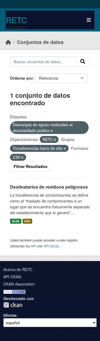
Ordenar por (21, 78)
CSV (27, 221)
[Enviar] (83, 62)
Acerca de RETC (17, 269)
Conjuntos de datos (40, 41)
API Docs (51, 245)
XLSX (15, 221)
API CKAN (12, 276)
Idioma (9, 315)
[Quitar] (52, 130)
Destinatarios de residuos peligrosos (49, 187)
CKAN (12, 305)
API (33, 245)
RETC (16, 20)
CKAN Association (19, 284)
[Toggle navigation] (88, 20)
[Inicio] (8, 41)
